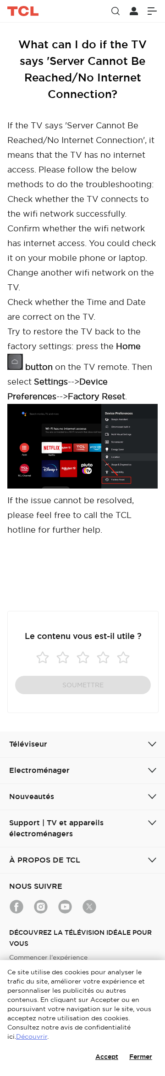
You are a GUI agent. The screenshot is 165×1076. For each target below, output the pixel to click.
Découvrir (31, 1036)
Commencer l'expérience (48, 957)
